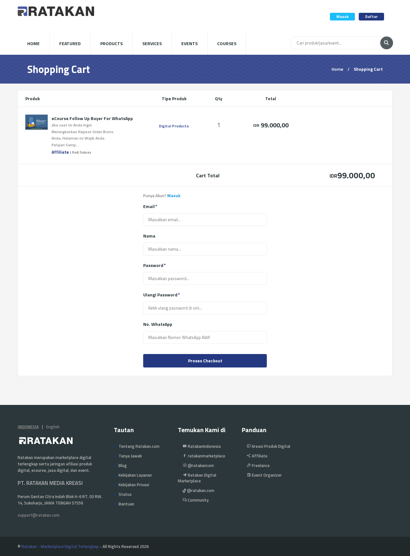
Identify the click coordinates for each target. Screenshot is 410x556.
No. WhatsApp (157, 324)
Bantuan (126, 504)
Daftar (371, 16)
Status (125, 494)
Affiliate (259, 456)
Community (198, 500)
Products (111, 43)
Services (152, 43)
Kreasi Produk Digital (270, 446)
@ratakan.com (200, 490)
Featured (70, 43)
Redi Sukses (81, 152)
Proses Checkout (205, 360)
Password (153, 265)
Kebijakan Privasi (134, 484)
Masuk (342, 16)
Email (149, 206)
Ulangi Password (160, 295)
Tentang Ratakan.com (139, 446)
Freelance (260, 465)
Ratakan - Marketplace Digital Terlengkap (60, 546)
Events (189, 43)
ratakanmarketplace (206, 456)
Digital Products (174, 126)
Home (33, 43)
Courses (226, 43)
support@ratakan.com (39, 515)
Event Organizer (266, 475)
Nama (149, 236)
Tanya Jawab (130, 456)
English (53, 426)
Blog (123, 465)
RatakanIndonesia (204, 446)
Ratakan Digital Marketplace (197, 478)
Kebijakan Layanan (135, 475)
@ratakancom (200, 465)
